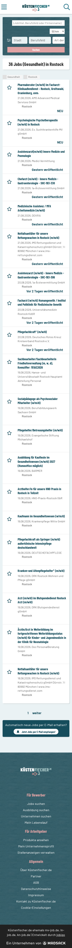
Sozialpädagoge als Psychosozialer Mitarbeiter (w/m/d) (38, 401)
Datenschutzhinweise (36, 889)
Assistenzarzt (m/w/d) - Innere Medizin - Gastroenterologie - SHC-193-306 (41, 275)
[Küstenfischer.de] (36, 7)
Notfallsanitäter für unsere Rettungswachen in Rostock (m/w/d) (38, 236)
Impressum (36, 895)
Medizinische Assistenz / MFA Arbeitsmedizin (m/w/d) (34, 208)
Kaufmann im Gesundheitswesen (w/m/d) (41, 516)
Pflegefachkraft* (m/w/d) (32, 332)
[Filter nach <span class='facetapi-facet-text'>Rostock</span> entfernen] (25, 77)
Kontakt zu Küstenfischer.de (36, 901)
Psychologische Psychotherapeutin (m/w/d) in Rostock (38, 122)
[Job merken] (10, 87)
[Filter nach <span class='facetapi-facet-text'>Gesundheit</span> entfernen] (5, 77)
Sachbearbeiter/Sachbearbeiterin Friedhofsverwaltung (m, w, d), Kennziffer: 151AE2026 (37, 363)
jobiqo (60, 935)
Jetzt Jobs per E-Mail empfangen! (38, 731)
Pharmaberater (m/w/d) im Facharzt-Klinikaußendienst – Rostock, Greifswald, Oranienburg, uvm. (41, 89)
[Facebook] (33, 784)
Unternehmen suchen (36, 816)
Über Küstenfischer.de (36, 870)
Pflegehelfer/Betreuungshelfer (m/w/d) (40, 430)
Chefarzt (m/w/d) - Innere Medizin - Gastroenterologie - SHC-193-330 (38, 181)
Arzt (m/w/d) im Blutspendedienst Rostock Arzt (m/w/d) (42, 600)
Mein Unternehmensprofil (36, 846)
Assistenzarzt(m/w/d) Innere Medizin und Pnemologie (41, 154)
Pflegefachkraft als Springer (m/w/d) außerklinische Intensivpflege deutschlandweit (39, 543)
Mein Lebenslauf (36, 822)
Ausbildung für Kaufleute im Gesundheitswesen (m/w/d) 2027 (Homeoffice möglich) (36, 461)
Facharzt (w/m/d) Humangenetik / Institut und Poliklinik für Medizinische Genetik (42, 303)
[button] (9, 40)
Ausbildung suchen (36, 810)
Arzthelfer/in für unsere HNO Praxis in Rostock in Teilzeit (39, 491)
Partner (36, 876)
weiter (36, 713)
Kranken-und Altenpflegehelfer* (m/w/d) (41, 571)
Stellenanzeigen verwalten (36, 852)
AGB (36, 882)
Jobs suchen (36, 804)
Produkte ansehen (36, 840)
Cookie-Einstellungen (36, 907)
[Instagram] (39, 784)
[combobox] (38, 23)
